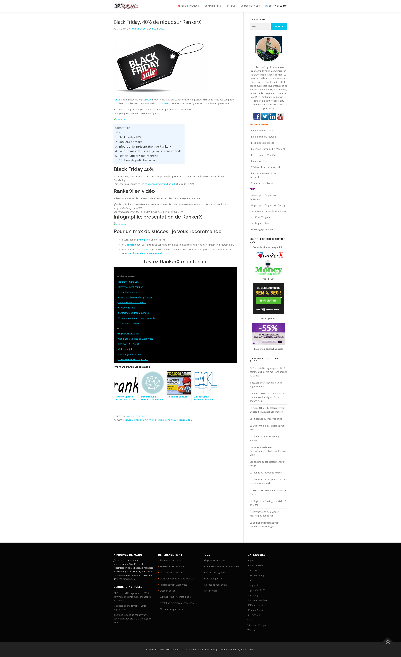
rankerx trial (185, 420)
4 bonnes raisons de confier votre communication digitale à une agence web (267, 397)
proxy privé (143, 239)
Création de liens (126, 307)
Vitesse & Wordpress (258, 625)
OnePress (225, 649)
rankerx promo (167, 420)
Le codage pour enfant (129, 354)
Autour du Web (255, 565)
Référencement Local (129, 281)
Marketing (252, 595)
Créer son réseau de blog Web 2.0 (135, 297)
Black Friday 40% (129, 137)
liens (146, 249)
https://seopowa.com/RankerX (160, 183)
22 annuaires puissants (129, 323)
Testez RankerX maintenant (138, 156)
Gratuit (250, 580)
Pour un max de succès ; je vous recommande (150, 151)
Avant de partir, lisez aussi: (140, 160)
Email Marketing (255, 575)
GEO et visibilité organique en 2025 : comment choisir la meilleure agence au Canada (268, 372)
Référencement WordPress (132, 302)
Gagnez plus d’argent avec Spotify (268, 205)
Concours (252, 570)
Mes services (210, 590)
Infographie (253, 585)
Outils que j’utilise (127, 349)
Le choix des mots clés (129, 292)
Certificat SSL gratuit (128, 343)
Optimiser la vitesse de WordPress (135, 338)
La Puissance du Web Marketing (266, 418)
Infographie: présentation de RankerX (144, 146)
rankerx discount (145, 420)
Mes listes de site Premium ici (145, 253)
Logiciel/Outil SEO (137, 416)
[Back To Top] (387, 642)
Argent (250, 560)
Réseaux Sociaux (256, 610)
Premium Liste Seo (257, 600)
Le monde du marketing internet (266, 472)
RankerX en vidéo (130, 142)
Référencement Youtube (130, 286)
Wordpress (252, 630)
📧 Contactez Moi (276, 6)
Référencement (255, 605)
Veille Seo (252, 620)
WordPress (165, 103)
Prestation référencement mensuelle (136, 317)
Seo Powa (158, 28)
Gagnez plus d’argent (128, 333)
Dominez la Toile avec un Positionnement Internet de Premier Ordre (268, 451)
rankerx (128, 420)
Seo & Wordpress (256, 615)
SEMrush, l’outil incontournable (133, 312)
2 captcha (130, 244)
